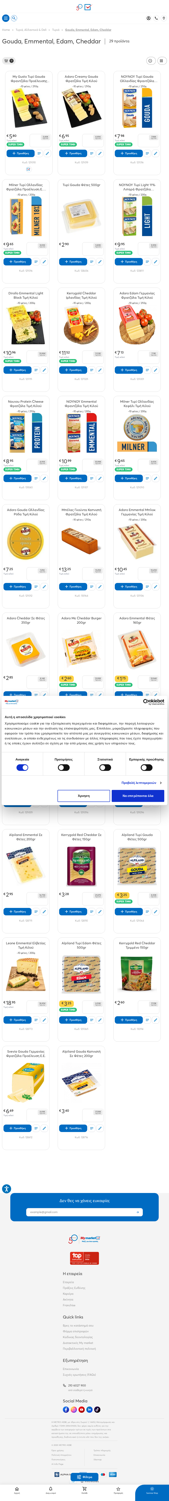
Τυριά (55, 30)
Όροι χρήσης (58, 1450)
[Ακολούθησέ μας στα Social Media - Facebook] (66, 1410)
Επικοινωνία (71, 1369)
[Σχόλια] (47, 153)
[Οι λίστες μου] (39, 153)
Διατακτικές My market (78, 1343)
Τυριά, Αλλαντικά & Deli (31, 30)
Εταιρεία (68, 1282)
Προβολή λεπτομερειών (139, 783)
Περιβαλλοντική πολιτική (79, 1349)
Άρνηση (84, 796)
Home (6, 30)
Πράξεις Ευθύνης (74, 1288)
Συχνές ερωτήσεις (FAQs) (79, 1375)
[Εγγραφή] (137, 1212)
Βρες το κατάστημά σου (78, 1325)
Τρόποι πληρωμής (102, 1450)
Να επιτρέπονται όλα (138, 796)
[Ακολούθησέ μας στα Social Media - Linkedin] (89, 1410)
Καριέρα (68, 1294)
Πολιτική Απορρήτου (62, 1455)
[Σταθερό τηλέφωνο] (156, 18)
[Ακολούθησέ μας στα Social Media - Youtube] (82, 1410)
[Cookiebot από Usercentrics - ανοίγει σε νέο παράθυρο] (146, 702)
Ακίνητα (68, 1299)
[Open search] (14, 18)
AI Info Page (57, 1464)
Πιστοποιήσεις (58, 1459)
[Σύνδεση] (149, 18)
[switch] (64, 767)
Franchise (69, 1305)
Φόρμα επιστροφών (76, 1331)
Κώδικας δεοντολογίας (78, 1337)
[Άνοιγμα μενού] (5, 18)
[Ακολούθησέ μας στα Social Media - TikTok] (97, 1410)
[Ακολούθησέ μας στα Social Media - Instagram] (74, 1410)
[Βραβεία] (84, 1258)
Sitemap (98, 1459)
